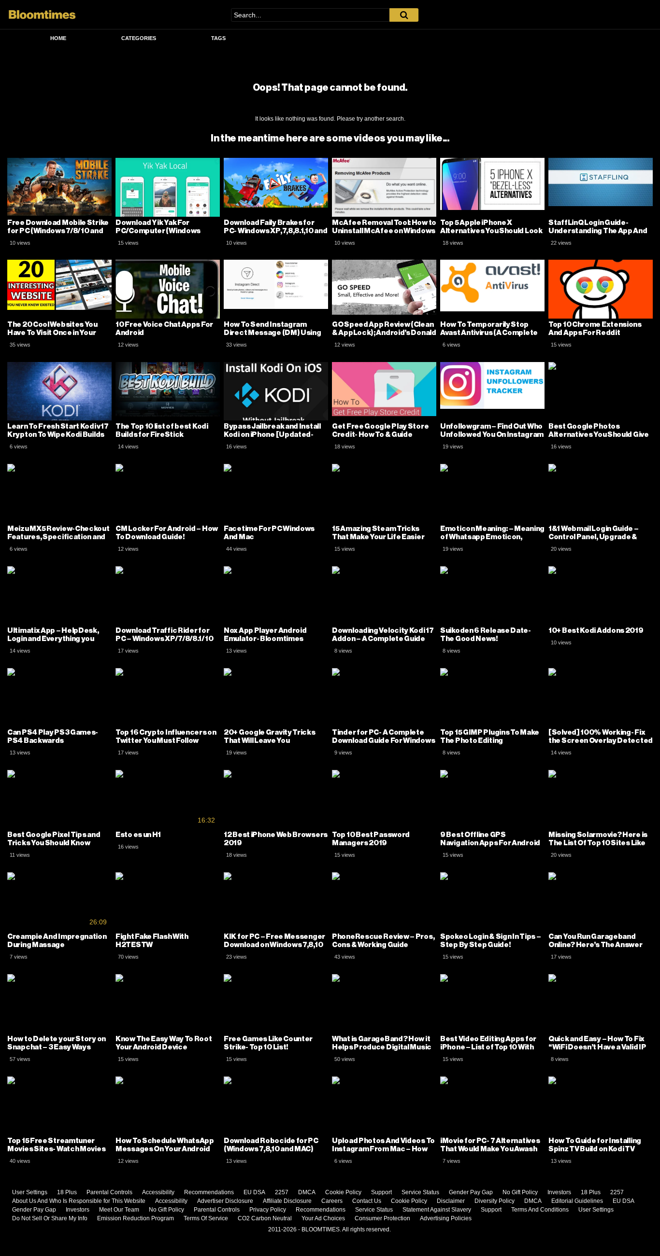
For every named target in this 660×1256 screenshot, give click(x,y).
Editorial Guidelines (577, 1201)
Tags (218, 38)
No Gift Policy (520, 1192)
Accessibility (158, 1192)
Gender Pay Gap (471, 1192)
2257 (281, 1192)
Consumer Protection (382, 1218)
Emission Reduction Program (135, 1218)
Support (381, 1192)
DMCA (307, 1192)
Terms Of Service (206, 1218)
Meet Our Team (119, 1209)
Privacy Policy (267, 1209)
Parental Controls (109, 1192)
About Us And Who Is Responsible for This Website (78, 1201)
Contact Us (366, 1201)
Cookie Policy (343, 1192)
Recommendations (209, 1192)
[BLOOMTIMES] (42, 14)
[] (403, 15)
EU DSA (254, 1192)
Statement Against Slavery (436, 1209)
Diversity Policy (494, 1201)
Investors (559, 1192)
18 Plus (67, 1192)
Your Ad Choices (323, 1218)
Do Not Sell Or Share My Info (49, 1218)
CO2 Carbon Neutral (265, 1218)
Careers (332, 1201)
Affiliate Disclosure (287, 1201)
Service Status (420, 1192)
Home (58, 38)
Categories (138, 38)
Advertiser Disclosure (225, 1201)
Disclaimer (451, 1201)
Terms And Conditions (540, 1209)
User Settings (29, 1192)
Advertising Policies (446, 1218)
